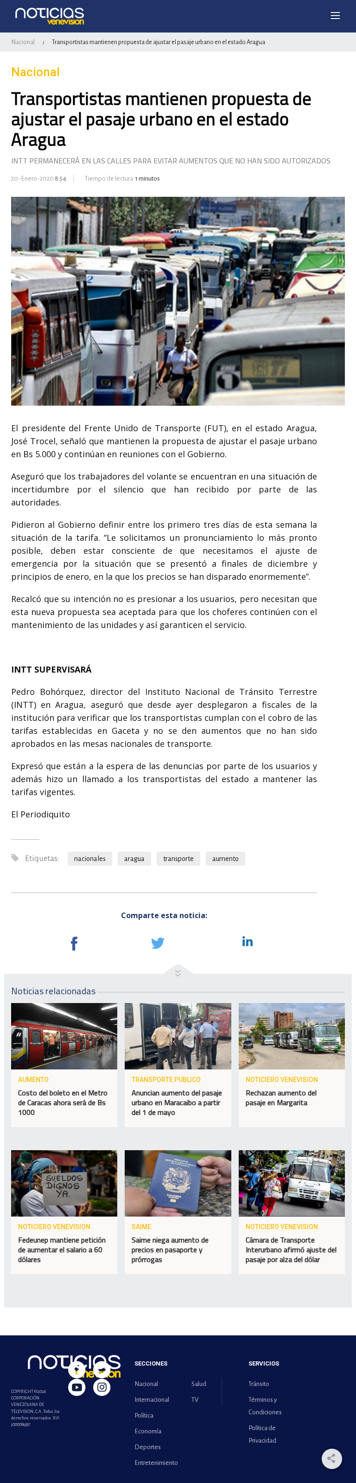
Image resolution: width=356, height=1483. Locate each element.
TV (194, 1399)
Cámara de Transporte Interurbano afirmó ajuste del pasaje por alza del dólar (291, 1249)
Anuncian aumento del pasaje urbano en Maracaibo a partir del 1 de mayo (177, 1102)
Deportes (147, 1447)
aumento (225, 858)
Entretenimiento (154, 1462)
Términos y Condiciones (265, 1406)
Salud (198, 1383)
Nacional (23, 42)
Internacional (151, 1399)
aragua (134, 858)
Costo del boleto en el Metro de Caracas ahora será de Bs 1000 (63, 1102)
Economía (147, 1431)
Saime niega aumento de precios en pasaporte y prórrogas (170, 1249)
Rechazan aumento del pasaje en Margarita (281, 1097)
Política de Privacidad (262, 1434)
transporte (178, 858)
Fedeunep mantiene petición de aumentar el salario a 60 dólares (62, 1249)
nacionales (90, 858)
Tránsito (258, 1383)
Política (143, 1415)
